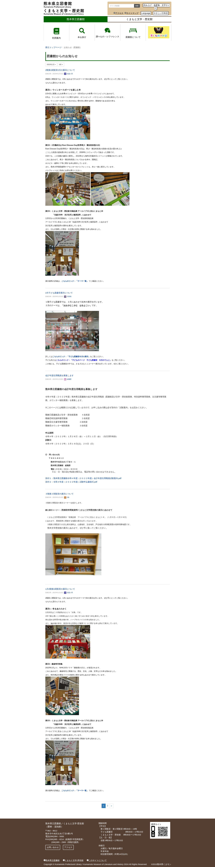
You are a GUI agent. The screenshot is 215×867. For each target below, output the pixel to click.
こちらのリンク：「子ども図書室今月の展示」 (71, 356)
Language (145, 13)
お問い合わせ (53, 847)
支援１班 (70, 74)
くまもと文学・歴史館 (139, 19)
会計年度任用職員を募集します (59, 375)
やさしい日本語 (161, 13)
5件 (60, 64)
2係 (68, 497)
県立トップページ (53, 47)
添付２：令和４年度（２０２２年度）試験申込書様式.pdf (71, 482)
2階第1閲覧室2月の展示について (60, 70)
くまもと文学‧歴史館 (74, 860)
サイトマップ (132, 13)
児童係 (69, 296)
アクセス (119, 13)
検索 (137, 6)
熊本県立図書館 (76, 19)
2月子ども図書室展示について (59, 293)
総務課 (69, 379)
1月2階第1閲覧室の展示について (60, 589)
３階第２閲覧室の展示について (59, 494)
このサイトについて (98, 860)
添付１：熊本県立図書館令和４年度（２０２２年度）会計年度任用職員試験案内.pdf (83, 478)
